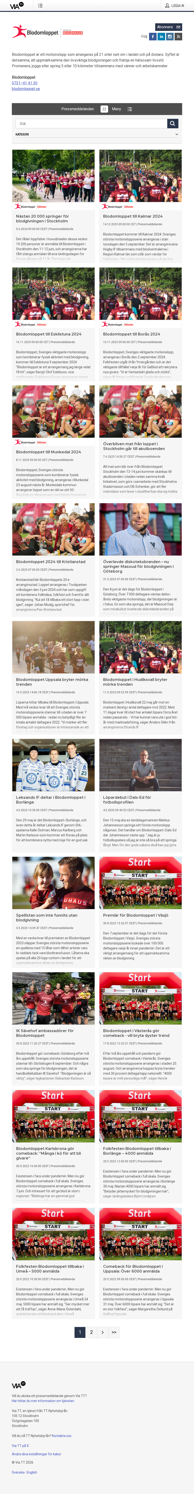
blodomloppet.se (26, 88)
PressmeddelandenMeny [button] (91, 109)
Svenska (18, 1472)
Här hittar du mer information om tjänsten (43, 1401)
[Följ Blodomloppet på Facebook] (153, 36)
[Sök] (172, 123)
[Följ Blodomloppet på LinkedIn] (161, 36)
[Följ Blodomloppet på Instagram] (170, 36)
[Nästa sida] (102, 1332)
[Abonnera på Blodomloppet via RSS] (178, 36)
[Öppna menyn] (41, 5)
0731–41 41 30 (24, 83)
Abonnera (165, 27)
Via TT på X (20, 1446)
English (31, 1472)
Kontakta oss (61, 1436)
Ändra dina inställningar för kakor (36, 1454)
